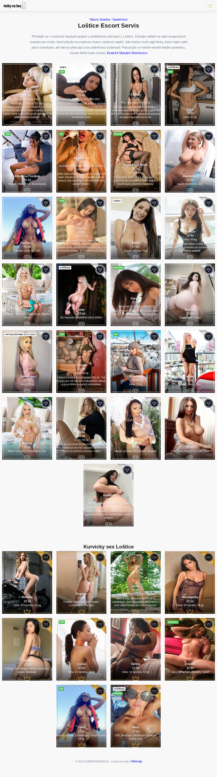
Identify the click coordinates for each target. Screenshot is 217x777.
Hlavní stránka (100, 19)
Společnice (120, 19)
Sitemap (136, 761)
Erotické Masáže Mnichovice (127, 53)
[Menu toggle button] (210, 5)
